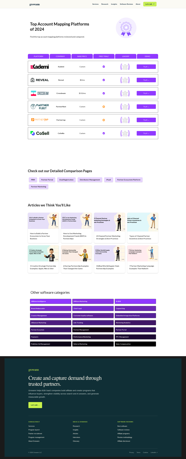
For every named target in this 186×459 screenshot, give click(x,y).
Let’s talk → (35, 405)
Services (95, 4)
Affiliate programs (123, 433)
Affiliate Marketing (80, 301)
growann (34, 4)
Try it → (146, 67)
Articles (75, 433)
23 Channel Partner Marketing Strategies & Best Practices (108, 237)
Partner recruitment (35, 433)
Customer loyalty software (83, 315)
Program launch (34, 430)
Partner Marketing (38, 187)
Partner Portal (47, 180)
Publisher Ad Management (40, 344)
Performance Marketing (82, 337)
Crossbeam (61, 93)
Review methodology (124, 437)
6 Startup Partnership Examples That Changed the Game (76, 267)
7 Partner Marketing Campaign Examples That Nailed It (141, 267)
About (138, 4)
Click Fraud (78, 308)
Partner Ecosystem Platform (128, 180)
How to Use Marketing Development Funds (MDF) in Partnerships (74, 236)
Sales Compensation (123, 344)
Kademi (61, 67)
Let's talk (149, 4)
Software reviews (123, 430)
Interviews (76, 437)
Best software (122, 426)
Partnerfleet (61, 107)
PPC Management (122, 337)
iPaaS (108, 180)
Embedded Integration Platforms (128, 315)
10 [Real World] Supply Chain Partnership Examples (107, 267)
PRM (33, 180)
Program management (36, 437)
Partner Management (81, 330)
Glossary (76, 441)
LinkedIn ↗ (154, 452)
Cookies (145, 452)
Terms (138, 452)
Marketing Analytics (123, 323)
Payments (34, 337)
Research (104, 4)
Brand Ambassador (38, 308)
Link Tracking (78, 323)
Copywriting (120, 308)
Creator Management (39, 315)
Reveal (61, 80)
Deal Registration (66, 180)
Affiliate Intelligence (38, 301)
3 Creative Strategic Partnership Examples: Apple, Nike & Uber (43, 267)
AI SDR (118, 301)
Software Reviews (126, 4)
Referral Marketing (80, 344)
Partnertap (61, 120)
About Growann (33, 441)
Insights (114, 4)
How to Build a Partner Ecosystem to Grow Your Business (40, 236)
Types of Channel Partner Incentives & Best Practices (140, 237)
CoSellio (61, 133)
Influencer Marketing (38, 323)
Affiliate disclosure (123, 441)
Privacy (131, 452)
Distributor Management (90, 180)
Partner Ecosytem (37, 330)
